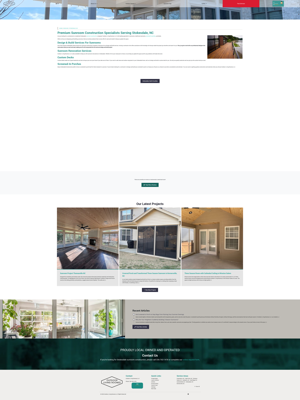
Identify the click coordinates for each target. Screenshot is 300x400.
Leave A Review (155, 380)
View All (197, 386)
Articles (153, 382)
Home (60, 28)
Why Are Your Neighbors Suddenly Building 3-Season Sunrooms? (157, 320)
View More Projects (150, 290)
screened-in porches (151, 36)
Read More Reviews (151, 185)
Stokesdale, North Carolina (150, 81)
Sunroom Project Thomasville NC (72, 273)
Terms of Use (154, 385)
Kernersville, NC (180, 383)
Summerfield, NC (181, 382)
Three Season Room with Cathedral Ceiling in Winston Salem (208, 273)
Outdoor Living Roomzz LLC (111, 394)
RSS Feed (153, 388)
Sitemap (153, 387)
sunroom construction (91, 36)
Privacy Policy (154, 383)
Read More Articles (141, 327)
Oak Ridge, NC (193, 380)
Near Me (65, 28)
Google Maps (154, 378)
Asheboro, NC (186, 380)
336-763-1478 (162, 359)
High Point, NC (188, 378)
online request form (191, 359)
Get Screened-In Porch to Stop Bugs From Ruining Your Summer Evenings (160, 314)
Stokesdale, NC (73, 28)
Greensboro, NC (180, 378)
